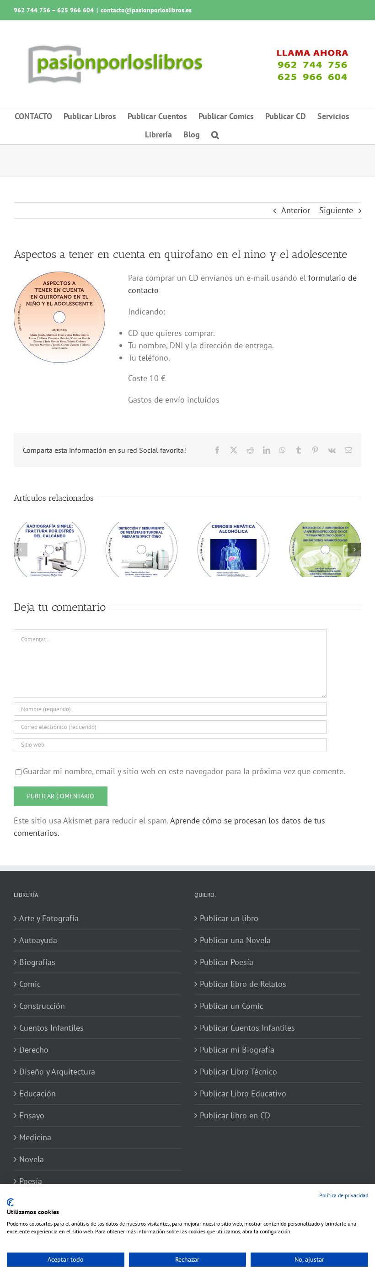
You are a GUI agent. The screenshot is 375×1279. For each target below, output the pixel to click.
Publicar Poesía (226, 962)
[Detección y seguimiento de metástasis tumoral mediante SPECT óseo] (141, 527)
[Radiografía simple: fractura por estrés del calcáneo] (50, 527)
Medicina (35, 1137)
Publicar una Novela (235, 940)
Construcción (42, 1006)
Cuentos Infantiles (51, 1027)
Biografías (37, 962)
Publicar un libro (229, 918)
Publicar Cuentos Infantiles (247, 1027)
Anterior (295, 210)
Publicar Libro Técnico (238, 1071)
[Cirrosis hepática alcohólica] (233, 527)
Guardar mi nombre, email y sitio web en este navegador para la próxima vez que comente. (184, 771)
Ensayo (31, 1115)
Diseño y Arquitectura (57, 1071)
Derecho (33, 1049)
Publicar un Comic (231, 1006)
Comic (30, 984)
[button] (215, 135)
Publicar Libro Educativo (243, 1093)
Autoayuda (38, 940)
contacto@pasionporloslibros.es (146, 10)
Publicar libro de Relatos (243, 984)
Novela (31, 1159)
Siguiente (336, 210)
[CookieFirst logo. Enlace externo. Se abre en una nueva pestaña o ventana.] (10, 1202)
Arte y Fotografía (49, 918)
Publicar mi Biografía (237, 1049)
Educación (37, 1093)
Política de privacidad (343, 1195)
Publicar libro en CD (235, 1115)
